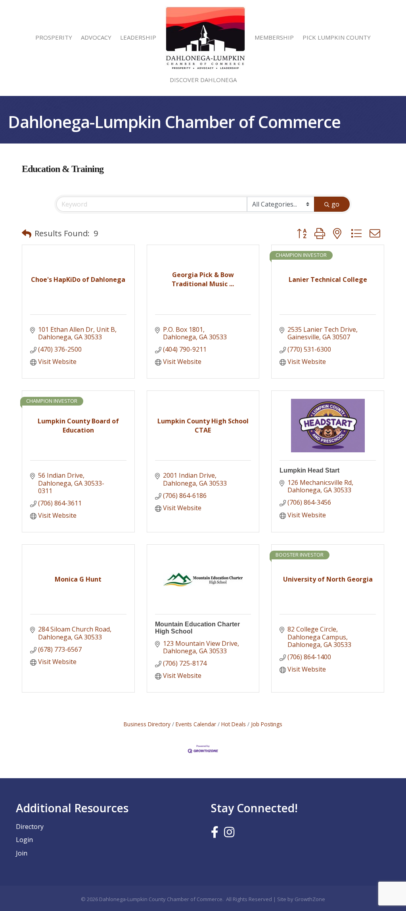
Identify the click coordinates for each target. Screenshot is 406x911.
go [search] (335, 204)
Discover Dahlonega (203, 80)
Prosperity (53, 37)
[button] (26, 233)
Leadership (138, 37)
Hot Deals (233, 724)
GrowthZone (310, 899)
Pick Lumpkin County (337, 37)
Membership (274, 37)
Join (21, 853)
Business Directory (147, 724)
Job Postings (266, 724)
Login (24, 839)
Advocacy (96, 37)
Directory (30, 826)
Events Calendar (196, 724)
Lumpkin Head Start (309, 470)
